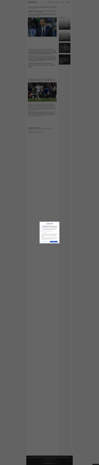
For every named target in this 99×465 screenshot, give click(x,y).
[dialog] (49, 232)
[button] (49, 232)
